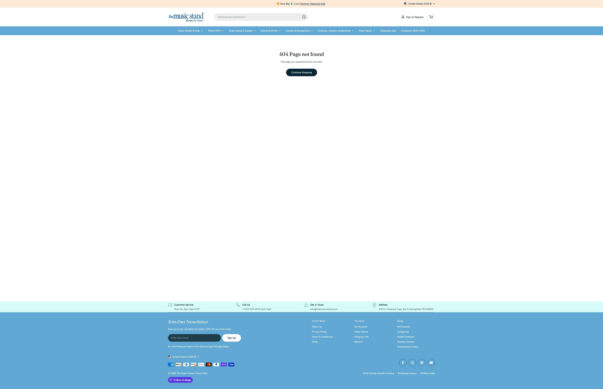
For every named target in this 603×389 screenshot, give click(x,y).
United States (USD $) (420, 3)
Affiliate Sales (427, 373)
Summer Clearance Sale (312, 3)
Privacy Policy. (222, 346)
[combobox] (261, 17)
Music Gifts (201, 373)
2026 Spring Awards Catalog (378, 373)
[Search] (304, 17)
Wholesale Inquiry (407, 373)
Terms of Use (206, 346)
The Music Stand (185, 373)
